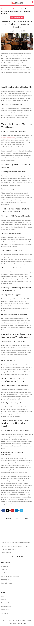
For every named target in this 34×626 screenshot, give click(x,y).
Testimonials (5, 603)
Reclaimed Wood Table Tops (10, 576)
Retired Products (6, 583)
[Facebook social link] (3, 510)
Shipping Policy (6, 579)
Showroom (4, 566)
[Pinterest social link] (12, 510)
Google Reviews (6, 606)
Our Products (5, 573)
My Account (5, 609)
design (13, 17)
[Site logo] (17, 2)
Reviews (4, 599)
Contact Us (4, 613)
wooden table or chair (8, 138)
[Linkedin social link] (17, 510)
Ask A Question (6, 552)
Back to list (17, 518)
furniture (19, 17)
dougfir (12, 31)
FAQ (2, 596)
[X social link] (8, 510)
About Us (4, 569)
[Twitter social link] (15, 557)
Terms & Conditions (21, 623)
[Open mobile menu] (2, 3)
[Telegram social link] (21, 510)
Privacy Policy (11, 623)
